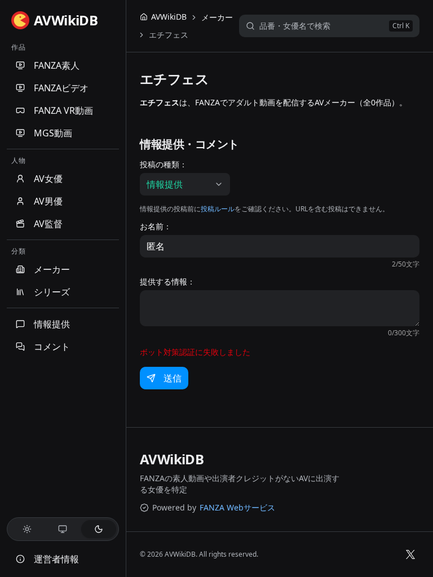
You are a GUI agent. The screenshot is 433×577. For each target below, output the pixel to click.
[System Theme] (63, 529)
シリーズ (52, 292)
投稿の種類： (163, 164)
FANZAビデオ (61, 88)
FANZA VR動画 (63, 110)
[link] (168, 35)
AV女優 (48, 178)
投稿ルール (218, 209)
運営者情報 (56, 559)
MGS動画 (53, 133)
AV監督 (48, 224)
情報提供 (52, 324)
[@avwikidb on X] (410, 554)
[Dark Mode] (98, 529)
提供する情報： (167, 282)
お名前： (155, 226)
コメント (52, 346)
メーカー (52, 269)
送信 (173, 378)
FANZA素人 (56, 65)
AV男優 (48, 201)
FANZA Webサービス (237, 507)
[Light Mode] (27, 529)
